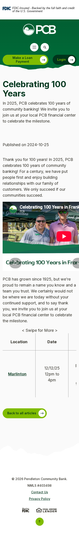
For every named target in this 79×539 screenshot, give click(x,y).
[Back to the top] (40, 522)
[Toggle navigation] (34, 47)
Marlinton (17, 374)
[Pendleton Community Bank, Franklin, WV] (39, 29)
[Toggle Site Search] (45, 47)
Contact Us (39, 492)
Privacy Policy (39, 499)
